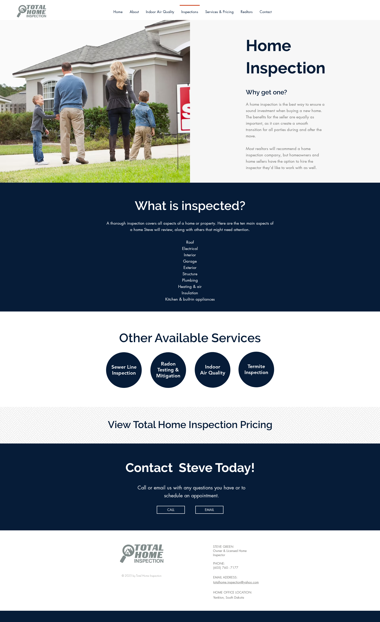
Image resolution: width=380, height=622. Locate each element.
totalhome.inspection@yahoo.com (236, 582)
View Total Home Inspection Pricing (190, 424)
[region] (124, 370)
